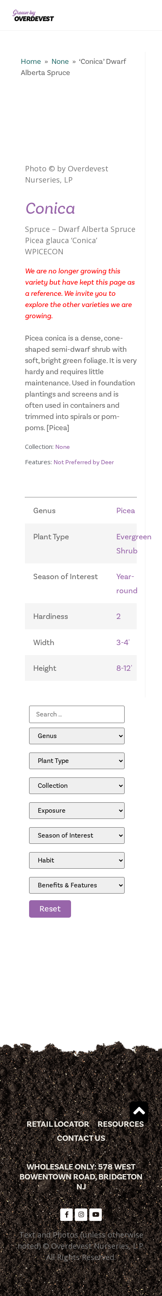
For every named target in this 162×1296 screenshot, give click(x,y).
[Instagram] (81, 1214)
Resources (121, 1124)
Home (31, 61)
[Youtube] (95, 1214)
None (60, 61)
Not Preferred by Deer (84, 462)
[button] (147, 15)
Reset (50, 909)
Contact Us (81, 1138)
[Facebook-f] (66, 1214)
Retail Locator (58, 1124)
